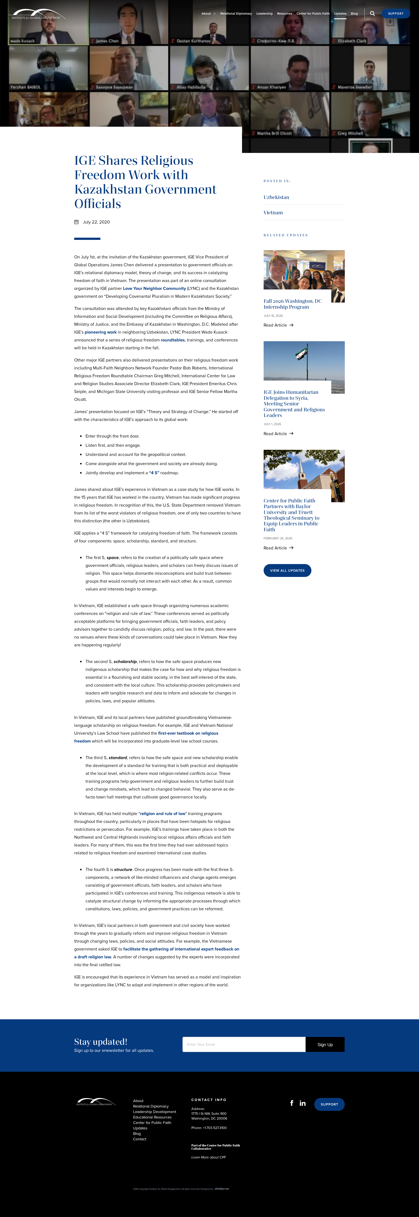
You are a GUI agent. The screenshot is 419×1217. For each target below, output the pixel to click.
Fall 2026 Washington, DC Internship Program (293, 304)
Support (396, 13)
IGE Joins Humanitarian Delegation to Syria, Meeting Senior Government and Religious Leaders (294, 403)
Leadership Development (154, 1111)
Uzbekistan (276, 197)
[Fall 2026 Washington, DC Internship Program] (304, 276)
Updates (340, 13)
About (206, 13)
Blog (354, 13)
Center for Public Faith (313, 13)
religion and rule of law (162, 813)
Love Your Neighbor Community (154, 288)
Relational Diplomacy (236, 13)
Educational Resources (152, 1117)
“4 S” (154, 472)
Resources (284, 13)
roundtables (173, 340)
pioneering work (101, 332)
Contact (139, 1139)
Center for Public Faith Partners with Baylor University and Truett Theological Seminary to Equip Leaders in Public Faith (291, 515)
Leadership (264, 13)
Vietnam (273, 212)
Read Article (275, 325)
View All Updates (287, 570)
